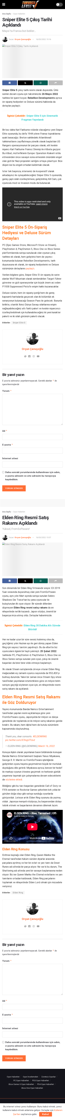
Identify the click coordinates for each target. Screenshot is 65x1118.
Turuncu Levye (36, 1102)
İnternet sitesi (10, 458)
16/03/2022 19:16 (43, 39)
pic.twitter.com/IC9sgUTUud (20, 738)
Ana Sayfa (6, 14)
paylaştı (30, 268)
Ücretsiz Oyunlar (48, 1075)
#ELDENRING (40, 735)
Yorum (7, 390)
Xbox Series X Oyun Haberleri (21, 1083)
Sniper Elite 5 (19, 323)
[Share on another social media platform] (56, 82)
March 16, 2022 (46, 744)
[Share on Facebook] (9, 82)
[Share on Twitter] (25, 82)
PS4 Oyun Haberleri (45, 1083)
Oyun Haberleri (19, 14)
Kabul (45, 1114)
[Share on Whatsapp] (41, 82)
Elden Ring (18, 891)
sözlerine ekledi (14, 778)
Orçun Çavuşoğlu (23, 39)
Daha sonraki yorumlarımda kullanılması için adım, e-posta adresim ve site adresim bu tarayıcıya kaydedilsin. (32, 476)
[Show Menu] (3, 4)
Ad (4, 430)
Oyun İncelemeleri (30, 1075)
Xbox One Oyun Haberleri (32, 1086)
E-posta (7, 444)
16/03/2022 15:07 (43, 537)
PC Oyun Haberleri (21, 1079)
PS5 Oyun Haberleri (40, 1079)
